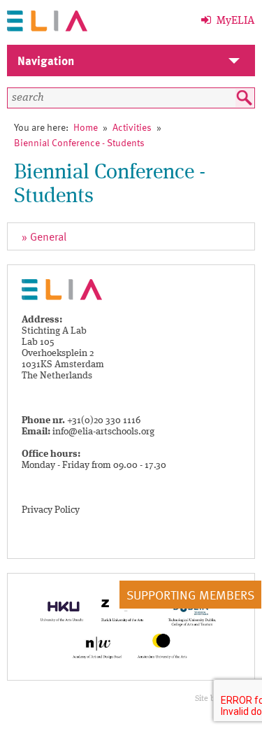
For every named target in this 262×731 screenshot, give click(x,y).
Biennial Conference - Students (79, 142)
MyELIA (233, 21)
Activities (132, 127)
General (48, 236)
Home (85, 127)
